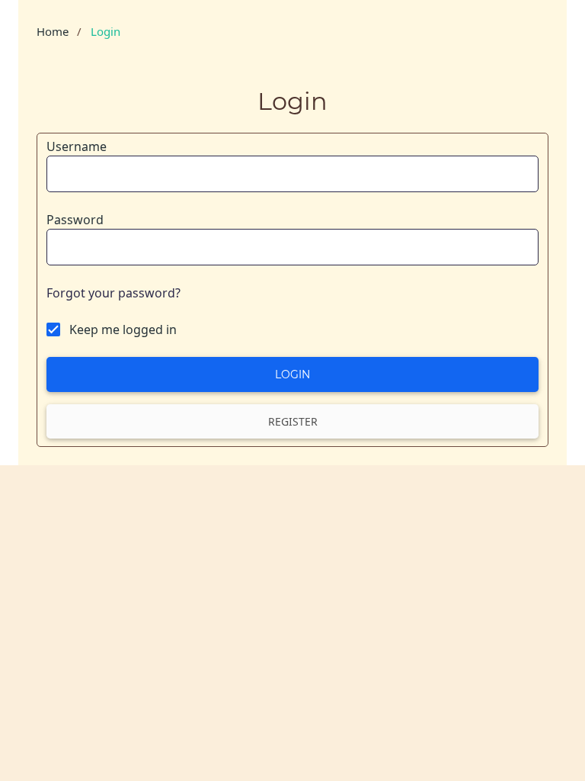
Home (53, 31)
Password (75, 219)
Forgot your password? (113, 292)
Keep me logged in (123, 329)
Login (292, 374)
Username (76, 146)
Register (293, 421)
